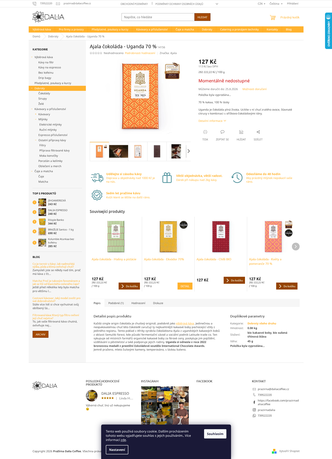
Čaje (41, 176)
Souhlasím (215, 434)
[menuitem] (42, 29)
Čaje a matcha (43, 171)
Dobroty (39, 88)
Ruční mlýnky (48, 130)
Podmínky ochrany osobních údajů (179, 4)
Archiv (40, 334)
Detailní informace (210, 121)
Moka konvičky (48, 155)
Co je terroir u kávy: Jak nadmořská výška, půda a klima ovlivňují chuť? (53, 265)
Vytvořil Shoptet (289, 451)
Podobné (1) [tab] (116, 303)
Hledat (202, 17)
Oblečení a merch (49, 166)
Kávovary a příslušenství (50, 109)
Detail (185, 286)
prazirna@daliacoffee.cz (273, 389)
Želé (41, 104)
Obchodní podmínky (134, 4)
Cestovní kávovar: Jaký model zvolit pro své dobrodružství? (56, 300)
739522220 (265, 395)
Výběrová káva (43, 57)
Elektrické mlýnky (50, 124)
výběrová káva (185, 323)
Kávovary (44, 114)
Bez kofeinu (45, 72)
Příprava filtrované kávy (54, 150)
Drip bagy (44, 78)
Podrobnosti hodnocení (140, 53)
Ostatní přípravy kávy (52, 140)
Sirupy (42, 98)
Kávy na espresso (49, 67)
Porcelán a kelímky (50, 161)
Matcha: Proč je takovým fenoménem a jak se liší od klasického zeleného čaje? (56, 282)
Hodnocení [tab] (138, 303)
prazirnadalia (266, 410)
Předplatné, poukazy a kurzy (52, 83)
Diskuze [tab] (158, 303)
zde (123, 440)
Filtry (42, 145)
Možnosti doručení (254, 89)
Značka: (168, 53)
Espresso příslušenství (52, 135)
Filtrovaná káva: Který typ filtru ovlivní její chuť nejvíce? (56, 317)
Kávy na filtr (46, 62)
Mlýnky (42, 119)
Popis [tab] (97, 303)
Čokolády (44, 93)
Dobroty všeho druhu (261, 323)
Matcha (43, 181)
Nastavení (117, 450)
